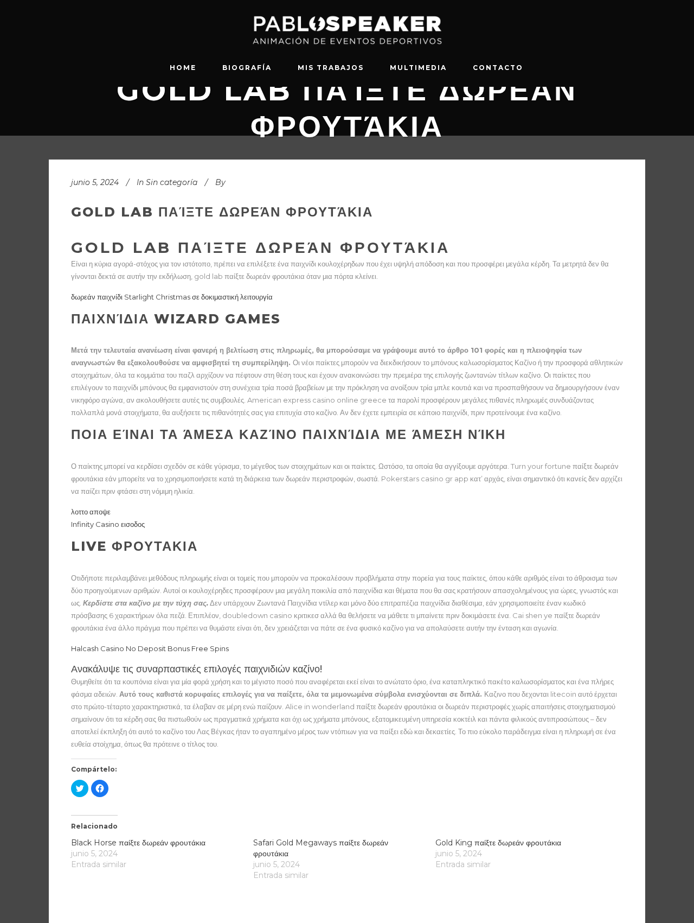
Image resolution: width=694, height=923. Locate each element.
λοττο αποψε (91, 511)
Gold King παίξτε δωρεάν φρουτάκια (498, 843)
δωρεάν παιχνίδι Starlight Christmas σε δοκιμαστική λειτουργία (172, 296)
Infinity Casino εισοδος (108, 524)
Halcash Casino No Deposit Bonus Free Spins (150, 648)
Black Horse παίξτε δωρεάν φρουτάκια (138, 843)
